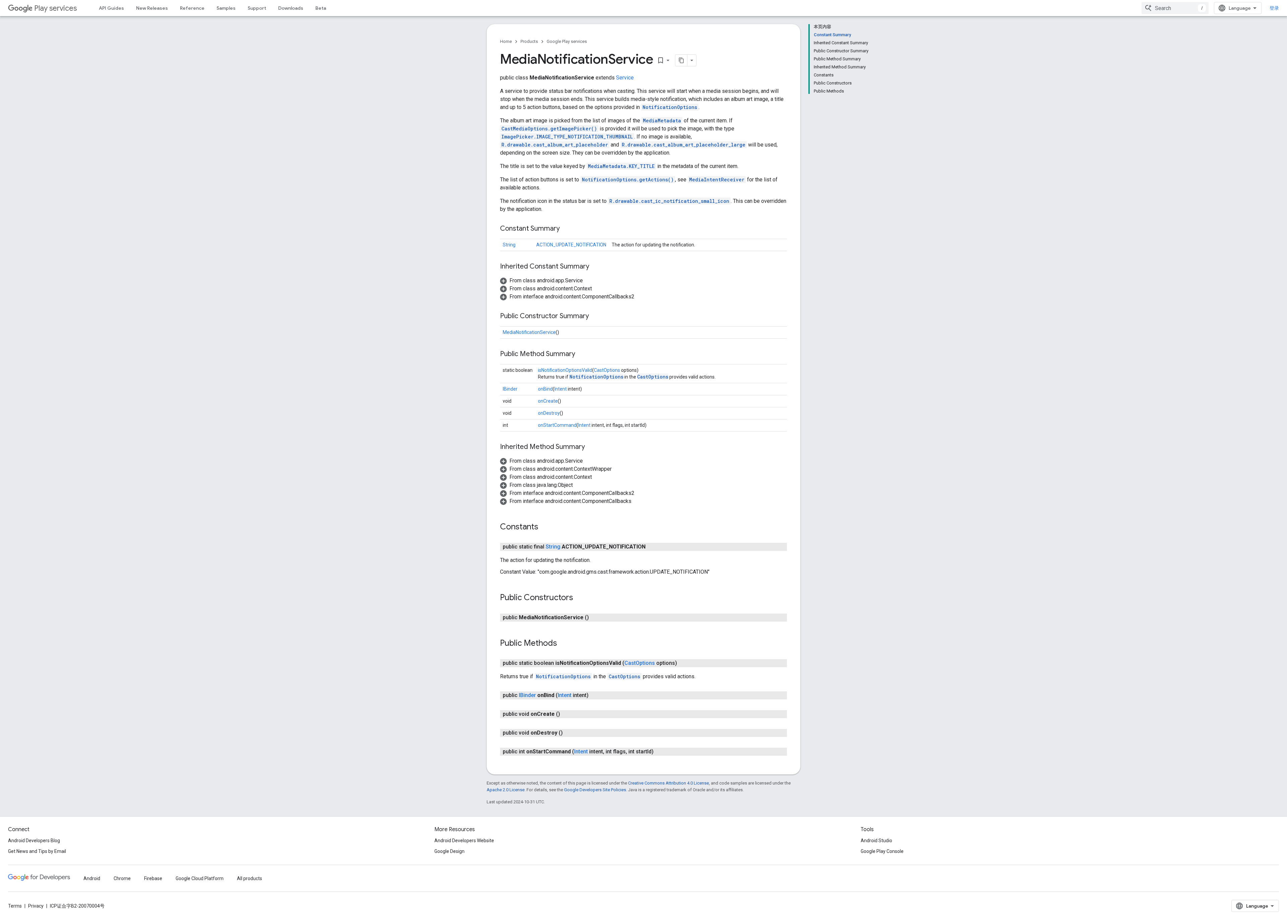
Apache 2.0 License (506, 789)
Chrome (122, 878)
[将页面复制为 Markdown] (681, 60)
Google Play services (567, 41)
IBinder (510, 389)
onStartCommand (557, 425)
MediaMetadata (662, 120)
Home (506, 41)
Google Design (449, 851)
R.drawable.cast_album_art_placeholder (554, 144)
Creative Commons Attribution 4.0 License (668, 783)
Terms (15, 906)
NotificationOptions (669, 107)
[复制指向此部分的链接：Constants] (545, 527)
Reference (192, 8)
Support (257, 8)
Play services (55, 8)
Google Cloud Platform (200, 878)
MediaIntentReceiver (716, 179)
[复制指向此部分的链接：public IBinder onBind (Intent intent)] (595, 695)
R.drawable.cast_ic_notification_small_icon (669, 201)
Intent (560, 389)
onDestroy (549, 413)
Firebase (153, 878)
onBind (545, 389)
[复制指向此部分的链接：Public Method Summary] (582, 354)
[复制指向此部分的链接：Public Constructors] (580, 598)
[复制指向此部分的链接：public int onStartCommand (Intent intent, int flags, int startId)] (660, 752)
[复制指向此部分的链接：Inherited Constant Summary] (596, 267)
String (509, 244)
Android (91, 878)
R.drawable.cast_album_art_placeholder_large (683, 144)
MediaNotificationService (529, 332)
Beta (320, 8)
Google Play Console (882, 851)
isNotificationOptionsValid (565, 370)
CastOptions (607, 370)
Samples (226, 8)
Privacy (36, 906)
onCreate (548, 401)
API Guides (111, 8)
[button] (541, 280)
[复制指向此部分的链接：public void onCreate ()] (566, 714)
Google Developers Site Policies (595, 789)
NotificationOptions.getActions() (628, 179)
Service (625, 77)
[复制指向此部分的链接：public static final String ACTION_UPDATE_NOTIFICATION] (652, 547)
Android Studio (876, 840)
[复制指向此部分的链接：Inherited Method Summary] (591, 447)
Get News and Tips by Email (37, 851)
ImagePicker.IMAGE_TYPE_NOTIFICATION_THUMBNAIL (567, 136)
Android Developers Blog (34, 840)
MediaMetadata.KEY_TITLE (621, 166)
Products (529, 41)
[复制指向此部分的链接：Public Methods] (563, 644)
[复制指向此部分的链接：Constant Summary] (566, 229)
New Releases (152, 8)
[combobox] (1175, 8)
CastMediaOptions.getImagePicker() (549, 128)
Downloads (290, 8)
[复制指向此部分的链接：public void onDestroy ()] (569, 733)
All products (249, 878)
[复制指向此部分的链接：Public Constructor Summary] (595, 316)
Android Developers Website (464, 840)
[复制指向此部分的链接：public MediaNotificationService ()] (595, 618)
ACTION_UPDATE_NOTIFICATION (571, 244)
